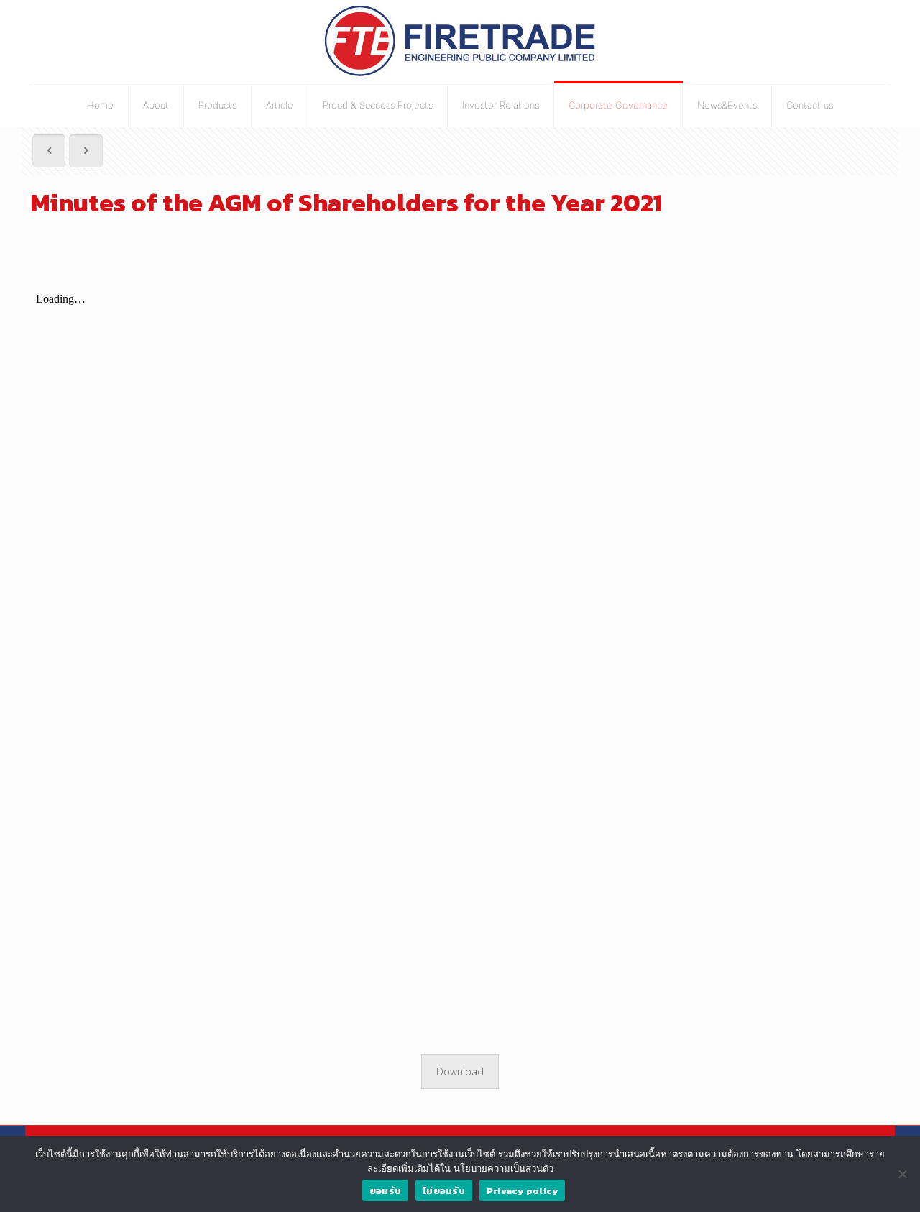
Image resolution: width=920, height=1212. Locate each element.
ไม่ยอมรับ (444, 1191)
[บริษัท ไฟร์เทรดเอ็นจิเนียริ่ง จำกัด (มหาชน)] (460, 41)
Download (460, 1071)
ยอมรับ (385, 1191)
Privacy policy (522, 1191)
